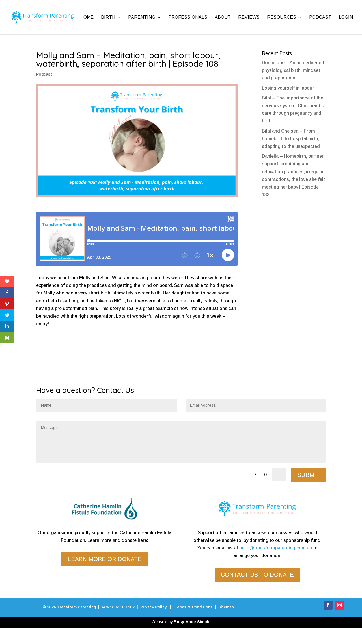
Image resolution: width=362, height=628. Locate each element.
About (223, 17)
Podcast (320, 17)
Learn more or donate (105, 559)
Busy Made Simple (192, 622)
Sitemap (226, 607)
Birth (108, 17)
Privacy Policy (153, 607)
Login (346, 17)
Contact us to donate (257, 574)
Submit (308, 475)
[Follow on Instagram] (339, 605)
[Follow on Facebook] (328, 605)
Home (87, 17)
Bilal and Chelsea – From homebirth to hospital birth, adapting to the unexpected (291, 139)
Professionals (187, 17)
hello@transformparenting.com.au (275, 547)
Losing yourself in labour (288, 88)
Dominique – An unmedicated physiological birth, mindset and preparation (293, 70)
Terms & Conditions (193, 607)
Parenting (141, 17)
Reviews (249, 17)
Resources (281, 17)
